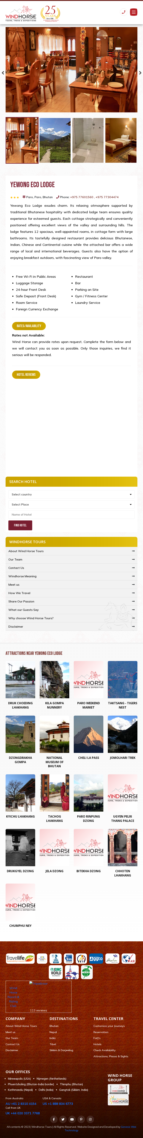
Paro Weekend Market (88, 705)
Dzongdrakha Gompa (20, 760)
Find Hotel (20, 525)
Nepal (53, 1032)
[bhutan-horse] (119, 1089)
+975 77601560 (82, 197)
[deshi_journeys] (119, 1100)
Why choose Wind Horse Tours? (30, 618)
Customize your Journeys (109, 1026)
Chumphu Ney (20, 926)
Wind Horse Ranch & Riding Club (13, 997)
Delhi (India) (46, 1090)
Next (140, 72)
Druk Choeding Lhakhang (20, 705)
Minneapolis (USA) (19, 1078)
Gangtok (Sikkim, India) (73, 1090)
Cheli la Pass (88, 758)
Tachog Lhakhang (54, 818)
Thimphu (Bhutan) (71, 1084)
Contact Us (16, 568)
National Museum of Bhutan (54, 762)
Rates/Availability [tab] (29, 326)
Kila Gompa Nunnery (54, 705)
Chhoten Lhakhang (122, 873)
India (52, 1038)
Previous (3, 72)
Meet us (13, 584)
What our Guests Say (23, 610)
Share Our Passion (21, 601)
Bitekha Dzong (89, 871)
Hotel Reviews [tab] (26, 374)
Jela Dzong (54, 871)
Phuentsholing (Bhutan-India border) (31, 1084)
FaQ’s (97, 1038)
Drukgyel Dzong (20, 871)
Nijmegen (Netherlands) (51, 1078)
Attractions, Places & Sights (110, 1056)
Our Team (15, 559)
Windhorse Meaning (22, 576)
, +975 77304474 (106, 197)
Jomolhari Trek (122, 758)
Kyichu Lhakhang (20, 816)
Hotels (97, 1044)
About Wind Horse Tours (26, 551)
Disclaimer (15, 626)
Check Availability (104, 1050)
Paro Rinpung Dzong (88, 818)
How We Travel (19, 593)
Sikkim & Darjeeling (61, 1050)
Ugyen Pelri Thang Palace (122, 818)
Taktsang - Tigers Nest (122, 705)
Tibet (53, 1044)
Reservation (100, 1032)
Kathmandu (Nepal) (20, 1090)
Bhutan (54, 1026)
